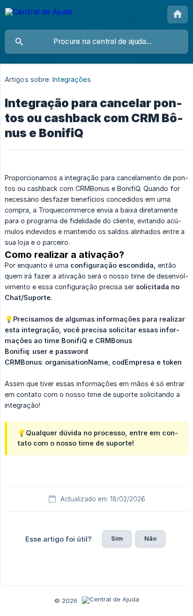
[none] (38, 13)
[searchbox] (96, 41)
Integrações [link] (71, 79)
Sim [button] (117, 538)
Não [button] (150, 538)
